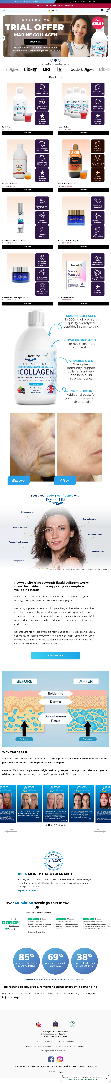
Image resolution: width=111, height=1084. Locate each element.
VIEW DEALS (55, 655)
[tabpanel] (55, 803)
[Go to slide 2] (55, 60)
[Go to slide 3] (59, 60)
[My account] (102, 10)
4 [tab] (56, 825)
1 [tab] (46, 825)
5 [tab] (59, 825)
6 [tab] (62, 825)
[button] (2, 38)
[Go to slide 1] (51, 60)
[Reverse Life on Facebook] (51, 1059)
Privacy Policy (44, 1066)
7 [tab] (65, 825)
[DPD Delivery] (55, 36)
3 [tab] (52, 825)
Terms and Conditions (24, 1066)
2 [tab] (49, 825)
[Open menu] (3, 10)
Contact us (92, 1066)
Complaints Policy (61, 1066)
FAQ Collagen (78, 1066)
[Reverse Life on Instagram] (60, 1059)
